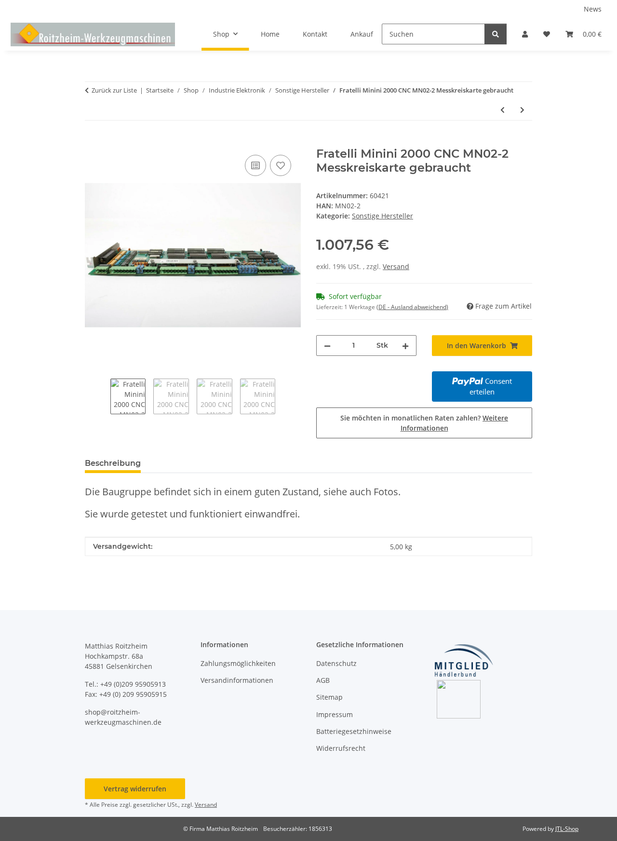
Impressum (334, 714)
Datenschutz (336, 663)
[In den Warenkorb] (92, 141)
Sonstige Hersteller (382, 215)
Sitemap (329, 697)
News (593, 9)
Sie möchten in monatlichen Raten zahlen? (424, 423)
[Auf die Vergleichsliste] (255, 165)
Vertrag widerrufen (135, 788)
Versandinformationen (237, 680)
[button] (525, 34)
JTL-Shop (566, 829)
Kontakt (315, 34)
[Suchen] (495, 34)
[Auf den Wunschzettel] (280, 165)
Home (270, 34)
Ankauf (361, 34)
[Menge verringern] (327, 345)
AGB (323, 680)
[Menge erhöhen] (405, 345)
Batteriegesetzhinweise (353, 731)
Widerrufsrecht (340, 748)
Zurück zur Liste (114, 90)
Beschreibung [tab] (113, 463)
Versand (396, 266)
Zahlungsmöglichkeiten (238, 663)
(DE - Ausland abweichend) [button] (412, 307)
